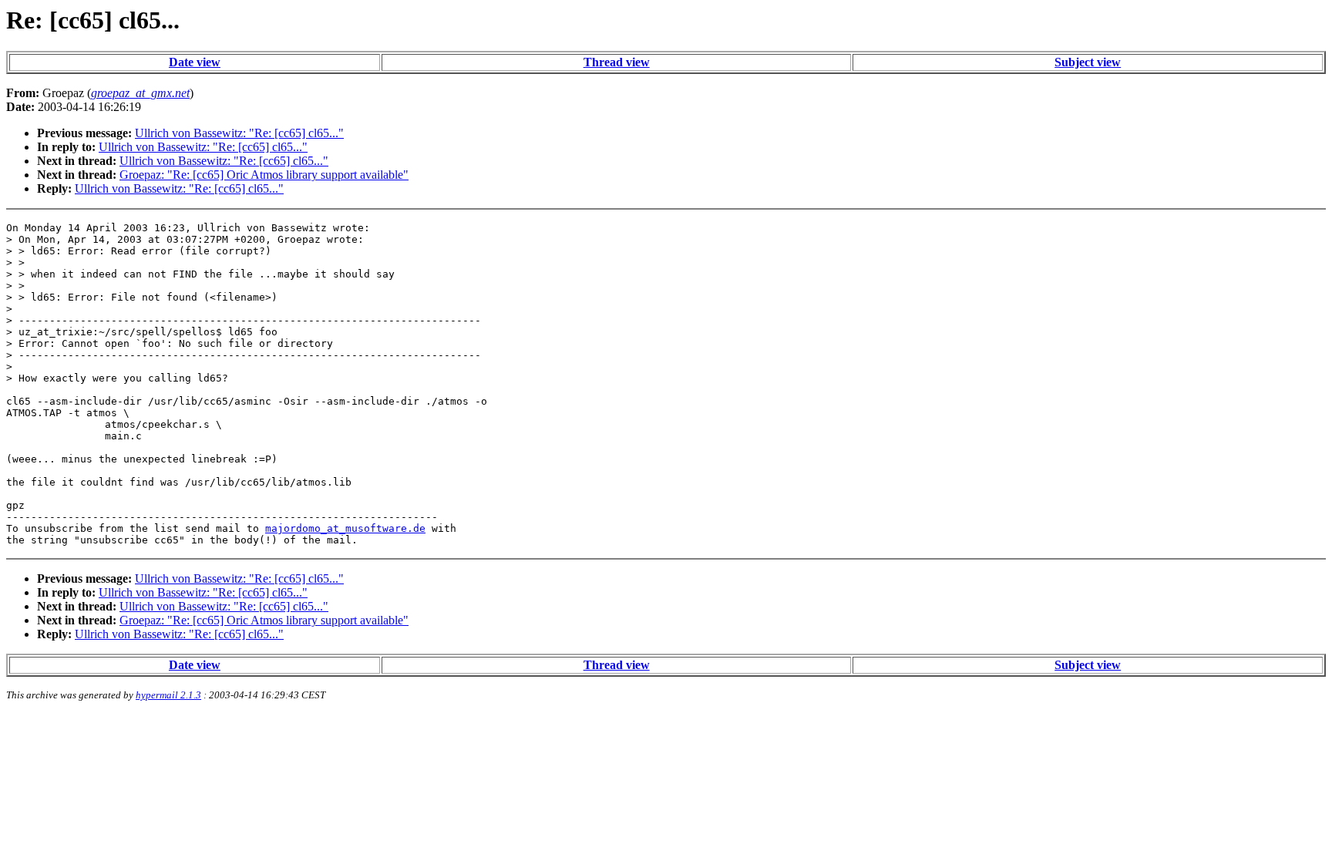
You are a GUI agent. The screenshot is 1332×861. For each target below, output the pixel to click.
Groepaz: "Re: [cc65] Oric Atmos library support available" (264, 174)
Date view (194, 62)
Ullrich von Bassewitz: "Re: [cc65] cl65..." (239, 133)
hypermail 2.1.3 (168, 695)
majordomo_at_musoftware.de (345, 528)
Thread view (617, 62)
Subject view (1087, 62)
